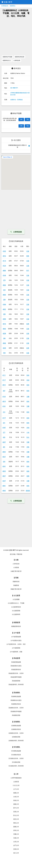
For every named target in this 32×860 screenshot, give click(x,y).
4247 (4, 481)
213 (4, 412)
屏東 (28, 447)
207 (4, 391)
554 (4, 353)
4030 (4, 295)
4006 (4, 270)
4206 (4, 319)
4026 (4, 285)
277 (4, 432)
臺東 (27, 256)
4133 (4, 396)
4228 (4, 333)
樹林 (28, 375)
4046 (4, 343)
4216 (4, 324)
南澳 (27, 324)
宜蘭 (28, 396)
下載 (27, 119)
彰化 (28, 437)
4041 (4, 486)
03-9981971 (14, 88)
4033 (4, 452)
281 (4, 447)
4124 (4, 266)
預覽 (21, 119)
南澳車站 (12, 6)
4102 (4, 251)
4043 (4, 490)
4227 (4, 457)
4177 (4, 418)
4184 (4, 304)
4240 (4, 348)
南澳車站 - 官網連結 (16, 99)
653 (4, 437)
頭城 (28, 380)
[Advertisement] (16, 36)
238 (4, 314)
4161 (4, 406)
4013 (4, 385)
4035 (4, 471)
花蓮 (27, 251)
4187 (4, 427)
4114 (4, 261)
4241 (4, 466)
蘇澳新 (28, 490)
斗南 (28, 432)
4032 (4, 309)
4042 (4, 329)
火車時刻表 (4, 6)
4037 (4, 476)
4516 (4, 256)
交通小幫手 (8, 2)
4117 (4, 380)
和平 (27, 270)
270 (4, 280)
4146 (4, 275)
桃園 (28, 476)
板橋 (28, 471)
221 (4, 423)
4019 (4, 401)
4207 (4, 442)
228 (4, 299)
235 (4, 461)
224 (4, 290)
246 (4, 338)
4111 (4, 375)
